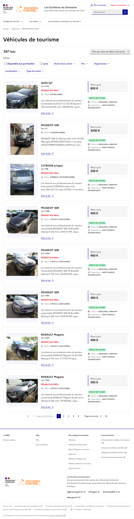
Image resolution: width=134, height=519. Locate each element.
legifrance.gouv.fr (75, 492)
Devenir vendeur (9, 440)
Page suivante (91, 416)
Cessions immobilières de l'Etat (112, 448)
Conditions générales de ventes (57, 506)
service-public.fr (110, 492)
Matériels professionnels (78, 445)
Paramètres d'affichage (82, 509)
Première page (28, 416)
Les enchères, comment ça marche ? (64, 21)
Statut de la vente (63, 63)
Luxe (45, 63)
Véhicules (15, 29)
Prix (83, 63)
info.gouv (93, 492)
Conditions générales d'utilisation (27, 506)
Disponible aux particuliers (21, 63)
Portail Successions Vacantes (112, 457)
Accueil (6, 29)
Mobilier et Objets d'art (77, 459)
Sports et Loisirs (74, 468)
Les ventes (33, 21)
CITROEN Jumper (52, 166)
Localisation (11, 71)
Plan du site (7, 506)
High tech (72, 454)
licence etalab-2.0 (56, 515)
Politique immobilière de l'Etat (112, 452)
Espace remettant (118, 5)
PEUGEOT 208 (50, 125)
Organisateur (100, 63)
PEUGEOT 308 (50, 208)
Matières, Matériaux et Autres (80, 463)
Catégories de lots (11, 21)
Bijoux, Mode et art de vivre (79, 449)
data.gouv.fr (72, 497)
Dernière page (106, 416)
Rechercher (125, 12)
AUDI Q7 (46, 83)
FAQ (37, 440)
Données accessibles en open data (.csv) (49, 509)
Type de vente (33, 71)
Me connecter (100, 5)
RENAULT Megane (52, 335)
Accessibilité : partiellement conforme (89, 506)
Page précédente (44, 416)
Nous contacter (42, 445)
